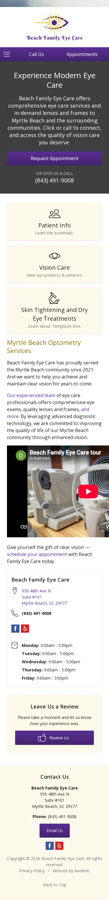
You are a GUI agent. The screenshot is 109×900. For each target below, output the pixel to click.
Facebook (15, 628)
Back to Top (54, 884)
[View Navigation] (8, 54)
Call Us (36, 54)
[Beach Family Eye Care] (54, 26)
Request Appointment (54, 158)
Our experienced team (31, 395)
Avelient (81, 870)
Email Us (55, 830)
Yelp (25, 628)
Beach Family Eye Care (62, 858)
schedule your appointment (37, 554)
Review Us (58, 738)
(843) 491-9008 (54, 180)
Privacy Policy (32, 870)
